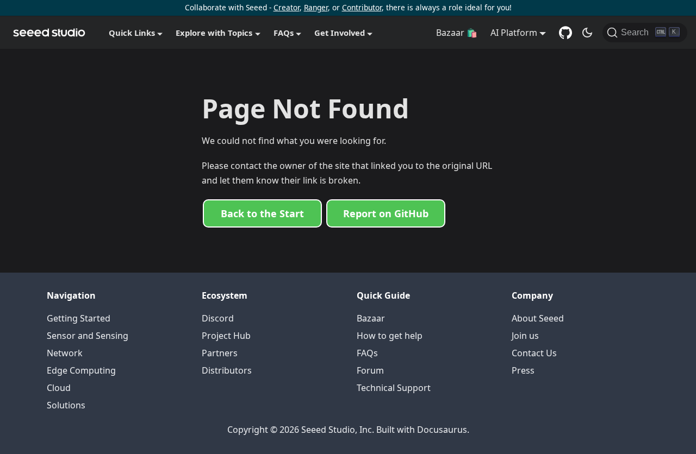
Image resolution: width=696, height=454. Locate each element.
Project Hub (226, 336)
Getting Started (78, 318)
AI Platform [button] (513, 33)
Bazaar (371, 318)
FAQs (367, 353)
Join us (525, 336)
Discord (218, 318)
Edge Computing (81, 370)
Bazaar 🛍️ (456, 33)
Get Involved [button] (339, 32)
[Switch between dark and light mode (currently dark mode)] (587, 32)
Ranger (316, 7)
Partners (220, 353)
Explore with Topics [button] (214, 32)
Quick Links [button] (132, 32)
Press (523, 370)
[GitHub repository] (565, 32)
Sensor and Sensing (87, 336)
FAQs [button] (284, 32)
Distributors (227, 370)
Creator (287, 7)
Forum (370, 370)
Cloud (59, 388)
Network (65, 353)
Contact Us (534, 353)
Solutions (66, 405)
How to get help (389, 336)
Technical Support (394, 388)
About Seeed (538, 318)
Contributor (362, 7)
